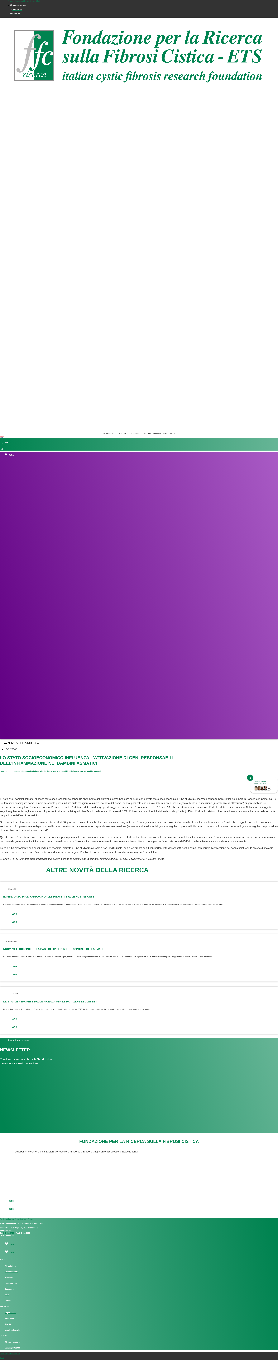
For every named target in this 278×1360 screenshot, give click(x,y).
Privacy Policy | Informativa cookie (10, 1354)
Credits (2, 1358)
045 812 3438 (8, 1233)
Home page (4, 771)
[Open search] (5, 443)
